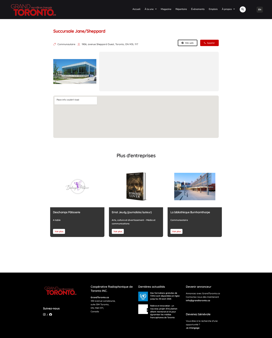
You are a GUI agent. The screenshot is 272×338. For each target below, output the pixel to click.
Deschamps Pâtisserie (66, 212)
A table (56, 220)
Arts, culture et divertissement (128, 220)
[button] (243, 9)
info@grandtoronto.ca (198, 300)
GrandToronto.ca (100, 297)
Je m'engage (192, 327)
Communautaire (66, 44)
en (259, 9)
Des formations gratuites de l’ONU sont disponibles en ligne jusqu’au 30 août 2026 (165, 296)
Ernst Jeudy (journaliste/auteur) (132, 212)
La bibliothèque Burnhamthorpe (190, 212)
